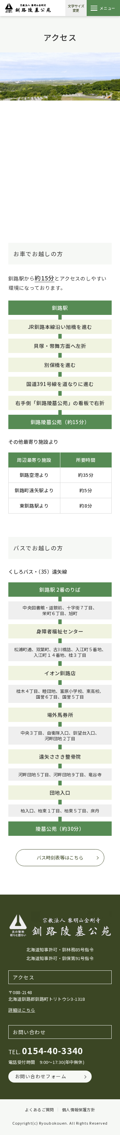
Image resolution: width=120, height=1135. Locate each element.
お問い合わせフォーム (40, 1076)
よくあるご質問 (39, 1110)
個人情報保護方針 (78, 1110)
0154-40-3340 (52, 1050)
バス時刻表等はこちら (60, 857)
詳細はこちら (21, 1010)
